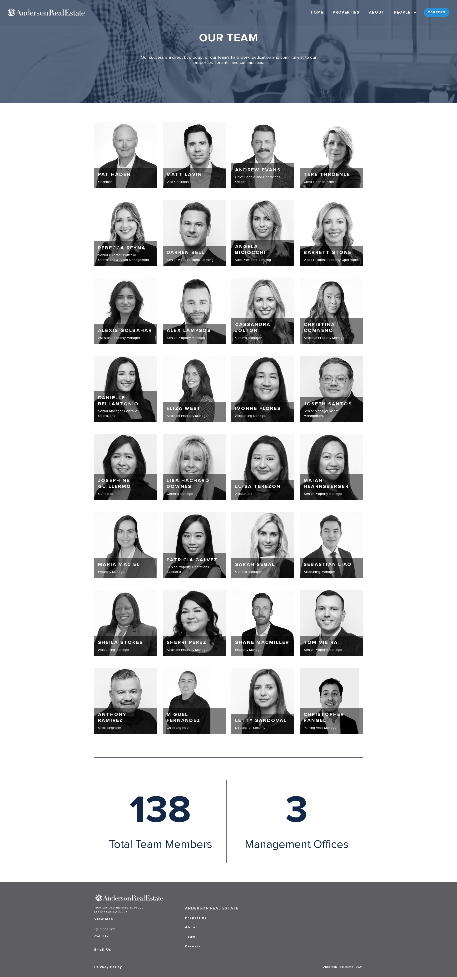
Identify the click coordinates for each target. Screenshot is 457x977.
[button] (406, 12)
